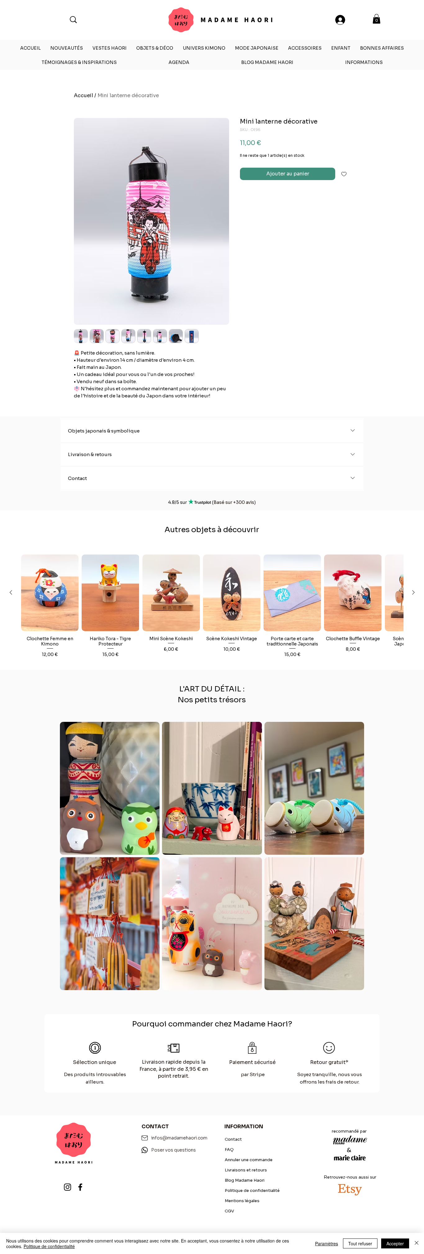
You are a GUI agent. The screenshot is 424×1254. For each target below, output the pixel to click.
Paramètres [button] (326, 1243)
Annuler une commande (249, 1159)
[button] (376, 19)
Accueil (83, 95)
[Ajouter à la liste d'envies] (344, 174)
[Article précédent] (11, 592)
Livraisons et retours (246, 1170)
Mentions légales (242, 1200)
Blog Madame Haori (244, 1180)
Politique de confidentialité (252, 1190)
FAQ (229, 1149)
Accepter (395, 1243)
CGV (229, 1211)
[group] (212, 609)
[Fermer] (416, 1243)
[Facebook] (80, 1187)
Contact (233, 1139)
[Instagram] (67, 1187)
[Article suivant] (413, 592)
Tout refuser (360, 1243)
